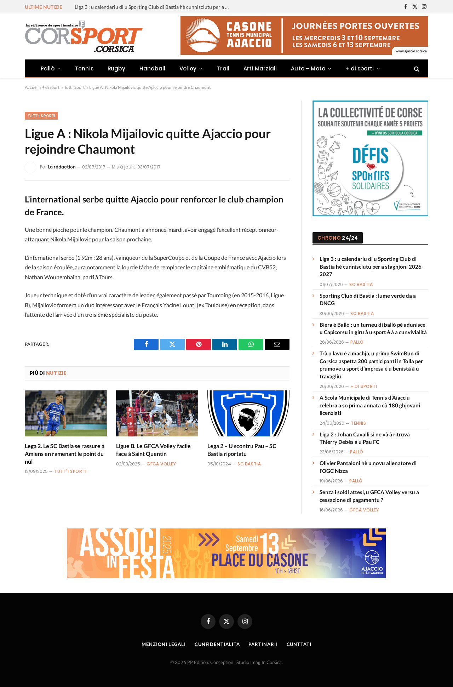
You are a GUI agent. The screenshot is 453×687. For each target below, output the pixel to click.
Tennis (84, 68)
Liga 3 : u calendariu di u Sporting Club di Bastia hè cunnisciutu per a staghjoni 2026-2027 (371, 266)
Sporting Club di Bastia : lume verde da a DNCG (127, 7)
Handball (152, 68)
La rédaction (62, 167)
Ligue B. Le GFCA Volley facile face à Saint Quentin (153, 449)
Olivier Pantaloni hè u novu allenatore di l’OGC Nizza (368, 467)
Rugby (116, 68)
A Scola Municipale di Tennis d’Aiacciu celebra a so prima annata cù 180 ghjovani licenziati (370, 405)
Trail (223, 68)
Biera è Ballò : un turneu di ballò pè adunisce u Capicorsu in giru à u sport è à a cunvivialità (373, 328)
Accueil (32, 87)
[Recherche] (416, 68)
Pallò (48, 68)
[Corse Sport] (85, 36)
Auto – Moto (308, 68)
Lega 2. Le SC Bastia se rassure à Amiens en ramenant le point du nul (64, 453)
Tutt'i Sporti (75, 87)
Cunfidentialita (217, 644)
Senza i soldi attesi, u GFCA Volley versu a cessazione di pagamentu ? (369, 496)
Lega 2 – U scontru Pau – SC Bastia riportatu (241, 449)
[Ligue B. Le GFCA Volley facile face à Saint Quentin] (157, 413)
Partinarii (262, 644)
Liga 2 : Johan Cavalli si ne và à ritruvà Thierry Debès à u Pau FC (365, 438)
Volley (187, 68)
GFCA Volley (161, 464)
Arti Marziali (260, 68)
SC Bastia (249, 464)
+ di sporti (359, 68)
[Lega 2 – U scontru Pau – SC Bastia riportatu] (248, 413)
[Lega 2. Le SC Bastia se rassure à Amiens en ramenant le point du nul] (66, 413)
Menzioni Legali (164, 644)
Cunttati (299, 644)
